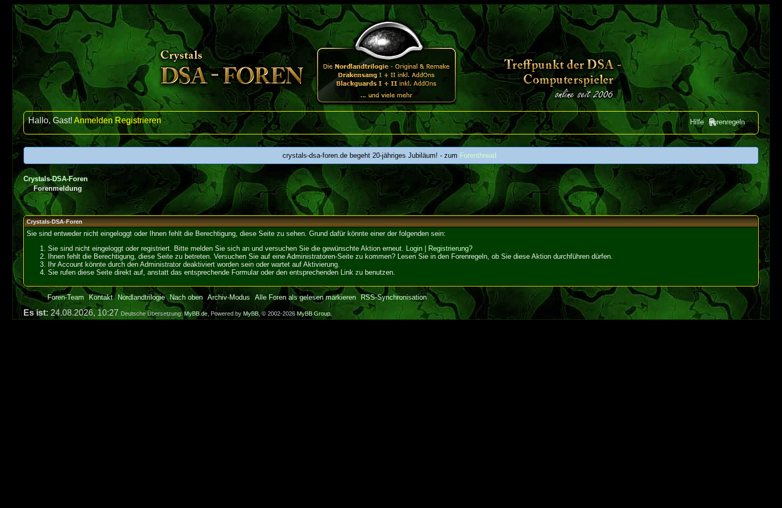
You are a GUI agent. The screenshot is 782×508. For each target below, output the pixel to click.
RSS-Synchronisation (394, 297)
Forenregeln (727, 122)
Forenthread (478, 155)
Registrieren (138, 120)
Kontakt (101, 297)
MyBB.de (195, 313)
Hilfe (697, 122)
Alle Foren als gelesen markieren (305, 297)
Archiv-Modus (228, 297)
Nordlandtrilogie (141, 297)
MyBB (251, 313)
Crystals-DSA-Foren (55, 179)
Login (414, 248)
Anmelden (93, 120)
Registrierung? (450, 248)
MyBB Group (313, 313)
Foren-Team (65, 297)
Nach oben (186, 297)
